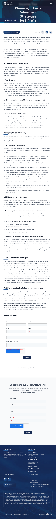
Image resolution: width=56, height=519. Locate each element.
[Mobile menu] (50, 3)
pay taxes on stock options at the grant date (35, 200)
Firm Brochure (33, 480)
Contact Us (10, 484)
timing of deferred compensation (22, 221)
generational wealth (30, 294)
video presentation (15, 49)
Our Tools (27, 510)
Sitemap (41, 510)
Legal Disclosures (34, 482)
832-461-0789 (34, 459)
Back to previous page (12, 32)
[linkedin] (5, 479)
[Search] (47, 3)
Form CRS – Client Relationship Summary (39, 484)
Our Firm (12, 510)
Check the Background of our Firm (38, 486)
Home (6, 510)
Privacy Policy (33, 478)
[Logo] (9, 3)
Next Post (32, 367)
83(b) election (9, 200)
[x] (9, 479)
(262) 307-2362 (35, 468)
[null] (42, 32)
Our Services (19, 510)
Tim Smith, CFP (43, 49)
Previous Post (22, 367)
